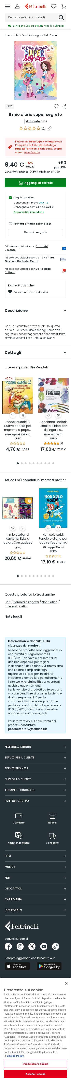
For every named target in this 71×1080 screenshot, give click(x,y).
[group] (35, 25)
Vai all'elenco (32, 152)
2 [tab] (21, 463)
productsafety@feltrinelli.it (27, 729)
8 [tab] (45, 463)
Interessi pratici (16, 606)
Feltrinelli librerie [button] (18, 747)
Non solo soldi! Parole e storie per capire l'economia (53, 539)
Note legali (13, 616)
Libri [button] (8, 856)
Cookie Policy (15, 1056)
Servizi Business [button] (16, 768)
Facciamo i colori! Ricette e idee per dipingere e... (53, 426)
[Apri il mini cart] (63, 6)
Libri (7, 602)
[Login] (17, 6)
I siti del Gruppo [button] (17, 801)
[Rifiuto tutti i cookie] (66, 983)
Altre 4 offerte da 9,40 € (45, 172)
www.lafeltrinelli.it (28, 682)
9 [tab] (49, 463)
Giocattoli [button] (13, 888)
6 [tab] (37, 463)
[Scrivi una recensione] (49, 128)
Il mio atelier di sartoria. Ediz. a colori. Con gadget (18, 539)
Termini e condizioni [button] (20, 790)
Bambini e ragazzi (26, 602)
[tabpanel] (35, 70)
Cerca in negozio (35, 232)
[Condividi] (64, 106)
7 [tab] (41, 463)
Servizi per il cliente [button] (19, 757)
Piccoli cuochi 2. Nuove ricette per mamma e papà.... (18, 426)
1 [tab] (35, 97)
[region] (35, 1029)
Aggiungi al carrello (38, 183)
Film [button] (7, 878)
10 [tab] (53, 463)
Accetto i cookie (35, 1074)
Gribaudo (33, 121)
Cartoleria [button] (13, 899)
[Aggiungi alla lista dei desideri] (56, 106)
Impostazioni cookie (35, 1064)
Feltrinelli (23, 172)
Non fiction (49, 602)
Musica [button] (10, 867)
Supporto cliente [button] (18, 779)
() (43, 128)
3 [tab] (25, 463)
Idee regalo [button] (13, 910)
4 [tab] (29, 463)
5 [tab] (33, 463)
